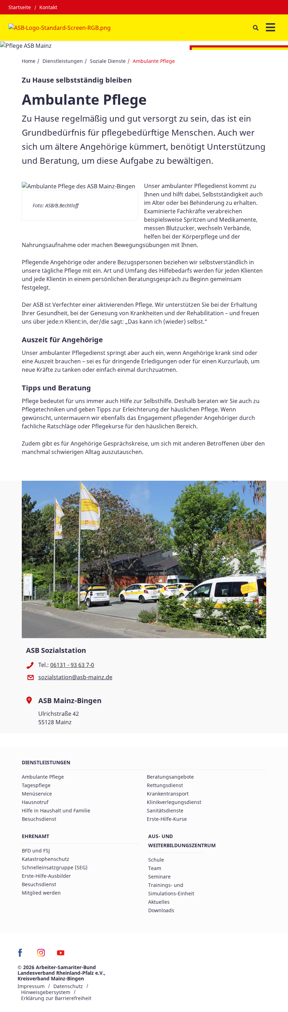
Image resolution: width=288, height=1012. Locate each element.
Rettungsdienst (165, 785)
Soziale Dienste (108, 61)
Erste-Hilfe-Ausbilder (46, 875)
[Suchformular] (255, 27)
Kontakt (48, 7)
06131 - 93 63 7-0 (72, 665)
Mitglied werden (41, 892)
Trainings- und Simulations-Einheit (171, 889)
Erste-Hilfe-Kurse (167, 819)
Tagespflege (36, 785)
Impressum (31, 986)
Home (28, 61)
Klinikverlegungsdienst (174, 802)
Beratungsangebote (170, 776)
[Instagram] (41, 955)
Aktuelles (159, 902)
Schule (156, 859)
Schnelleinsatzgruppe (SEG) (54, 867)
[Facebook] (22, 955)
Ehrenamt (35, 836)
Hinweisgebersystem (45, 992)
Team (154, 868)
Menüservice (37, 793)
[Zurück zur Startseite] (59, 27)
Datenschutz (68, 986)
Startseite (19, 7)
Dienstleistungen (62, 61)
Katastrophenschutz (45, 859)
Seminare (159, 876)
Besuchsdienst (39, 819)
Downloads (161, 910)
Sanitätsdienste (165, 810)
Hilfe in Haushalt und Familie (56, 810)
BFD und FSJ (36, 850)
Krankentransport (168, 793)
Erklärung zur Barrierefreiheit (56, 998)
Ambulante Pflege (43, 776)
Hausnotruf (35, 802)
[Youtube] (60, 955)
